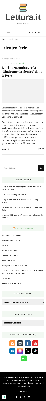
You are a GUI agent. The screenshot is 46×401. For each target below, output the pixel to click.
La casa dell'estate (9, 255)
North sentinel (8, 261)
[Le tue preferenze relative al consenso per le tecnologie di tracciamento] (4, 397)
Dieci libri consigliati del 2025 (15, 195)
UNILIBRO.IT (27, 377)
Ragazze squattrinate (11, 240)
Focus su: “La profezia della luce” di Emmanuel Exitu (22, 208)
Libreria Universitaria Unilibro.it (27, 380)
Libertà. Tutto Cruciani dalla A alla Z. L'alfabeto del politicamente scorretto (22, 272)
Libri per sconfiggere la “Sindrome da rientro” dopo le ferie (22, 71)
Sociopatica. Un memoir (12, 235)
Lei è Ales (6, 278)
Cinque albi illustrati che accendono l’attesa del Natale (22, 216)
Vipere (5, 245)
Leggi (4, 149)
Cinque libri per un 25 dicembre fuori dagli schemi (20, 201)
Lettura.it (23, 17)
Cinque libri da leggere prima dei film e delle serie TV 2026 (21, 188)
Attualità (20, 63)
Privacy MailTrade (23, 386)
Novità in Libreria (24, 228)
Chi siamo (23, 392)
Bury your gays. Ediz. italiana (14, 266)
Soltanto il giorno (9, 250)
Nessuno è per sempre (11, 283)
